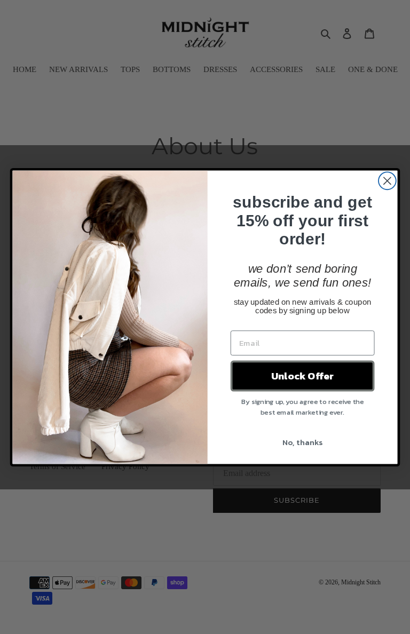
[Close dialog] (387, 180)
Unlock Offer (302, 375)
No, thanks (302, 441)
